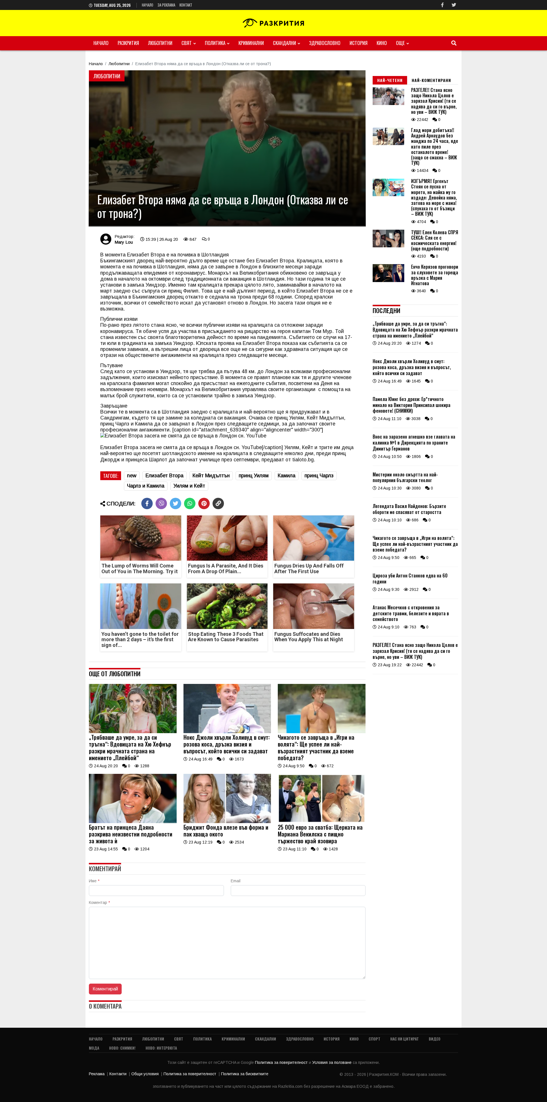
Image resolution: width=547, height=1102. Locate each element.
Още (400, 42)
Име (94, 881)
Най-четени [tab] (390, 80)
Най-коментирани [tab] (431, 80)
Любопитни (160, 42)
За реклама (166, 5)
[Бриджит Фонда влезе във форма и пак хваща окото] (227, 821)
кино (382, 42)
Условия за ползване (332, 1062)
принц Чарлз (319, 475)
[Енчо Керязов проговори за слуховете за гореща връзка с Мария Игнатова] (388, 280)
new (131, 475)
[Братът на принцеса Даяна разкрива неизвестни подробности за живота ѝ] (133, 821)
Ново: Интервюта (161, 1048)
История (359, 42)
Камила (286, 475)
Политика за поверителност (282, 1062)
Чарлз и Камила (145, 486)
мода (94, 1048)
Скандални (284, 42)
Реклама (97, 1074)
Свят (186, 42)
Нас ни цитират (404, 1039)
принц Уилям (254, 475)
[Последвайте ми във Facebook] (442, 5)
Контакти (117, 1074)
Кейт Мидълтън (211, 475)
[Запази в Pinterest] (204, 503)
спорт (374, 1039)
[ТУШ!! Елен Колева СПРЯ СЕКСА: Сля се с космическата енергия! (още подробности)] (388, 246)
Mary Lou (124, 242)
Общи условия (145, 1074)
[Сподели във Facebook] (147, 503)
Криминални (251, 42)
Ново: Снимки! (122, 1048)
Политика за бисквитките (244, 1074)
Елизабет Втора (164, 475)
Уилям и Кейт (189, 486)
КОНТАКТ (185, 5)
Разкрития (128, 42)
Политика (215, 42)
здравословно (324, 42)
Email (235, 881)
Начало (147, 5)
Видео (434, 1039)
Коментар (99, 902)
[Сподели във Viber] (161, 503)
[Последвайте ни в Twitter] (454, 5)
